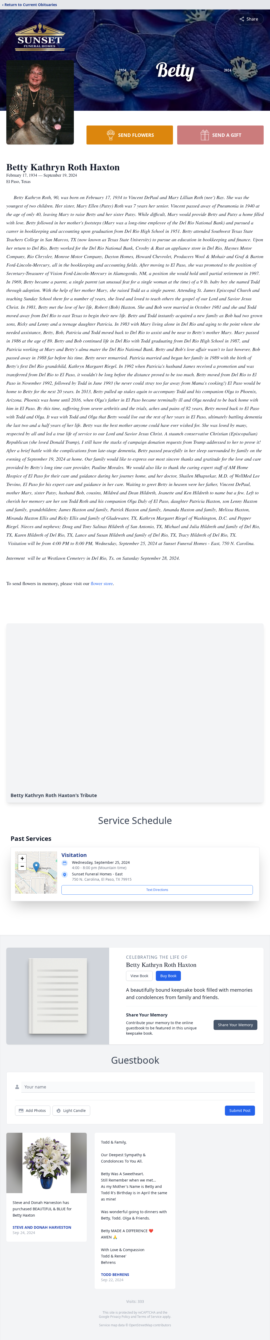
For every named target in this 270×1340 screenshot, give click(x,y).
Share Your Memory (235, 1024)
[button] (36, 867)
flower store (102, 583)
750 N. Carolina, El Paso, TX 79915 (102, 879)
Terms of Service (149, 1316)
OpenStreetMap (140, 1325)
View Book (139, 975)
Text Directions (157, 890)
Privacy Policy (120, 1316)
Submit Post (239, 1110)
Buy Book (168, 975)
